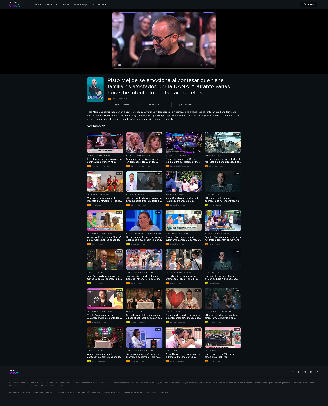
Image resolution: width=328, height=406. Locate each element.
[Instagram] (311, 372)
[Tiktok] (298, 372)
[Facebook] (292, 372)
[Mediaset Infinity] (15, 4)
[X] (317, 372)
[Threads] (305, 372)
